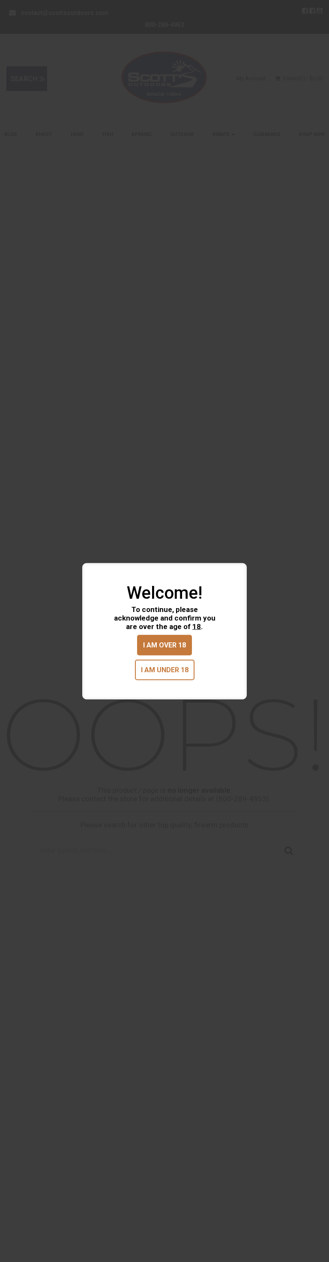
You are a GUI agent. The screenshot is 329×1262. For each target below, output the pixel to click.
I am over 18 (164, 645)
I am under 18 (164, 669)
